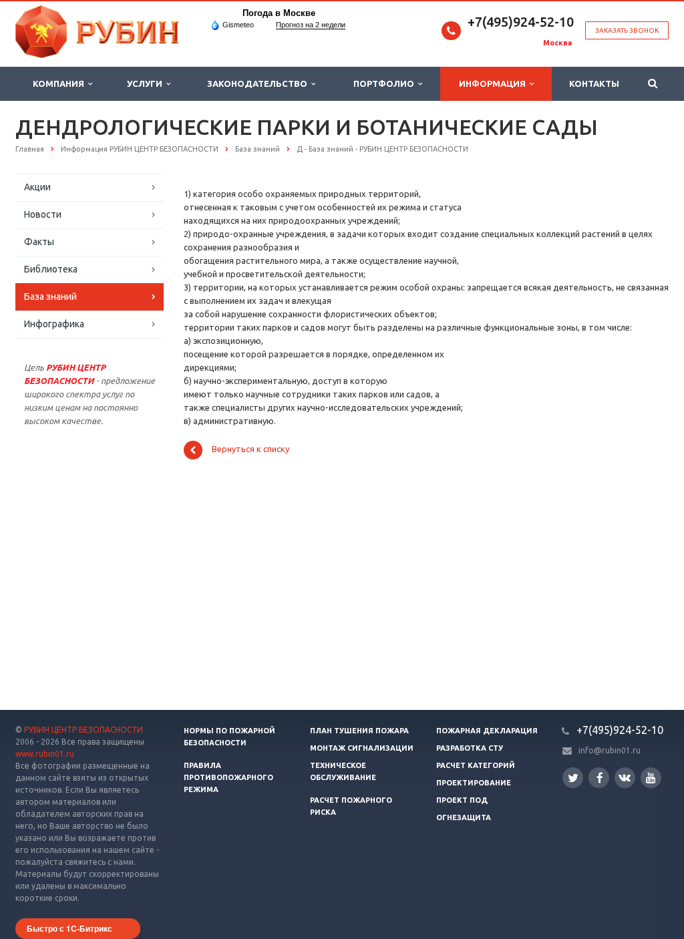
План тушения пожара (359, 731)
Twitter (572, 777)
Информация (494, 83)
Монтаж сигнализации (361, 748)
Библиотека (50, 269)
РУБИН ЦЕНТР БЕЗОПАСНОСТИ (83, 729)
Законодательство (259, 83)
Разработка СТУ (469, 748)
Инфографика (54, 324)
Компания (60, 83)
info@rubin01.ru (609, 750)
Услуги (146, 83)
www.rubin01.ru (44, 753)
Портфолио (385, 83)
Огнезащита (463, 817)
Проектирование (473, 783)
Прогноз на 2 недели (310, 25)
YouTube (651, 777)
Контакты (594, 83)
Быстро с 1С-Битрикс (69, 928)
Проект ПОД (462, 800)
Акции (37, 187)
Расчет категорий (475, 765)
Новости (42, 214)
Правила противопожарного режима (228, 777)
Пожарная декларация (487, 731)
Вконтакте (625, 777)
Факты (39, 241)
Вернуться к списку (250, 449)
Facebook (598, 777)
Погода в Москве (278, 13)
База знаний (50, 296)
